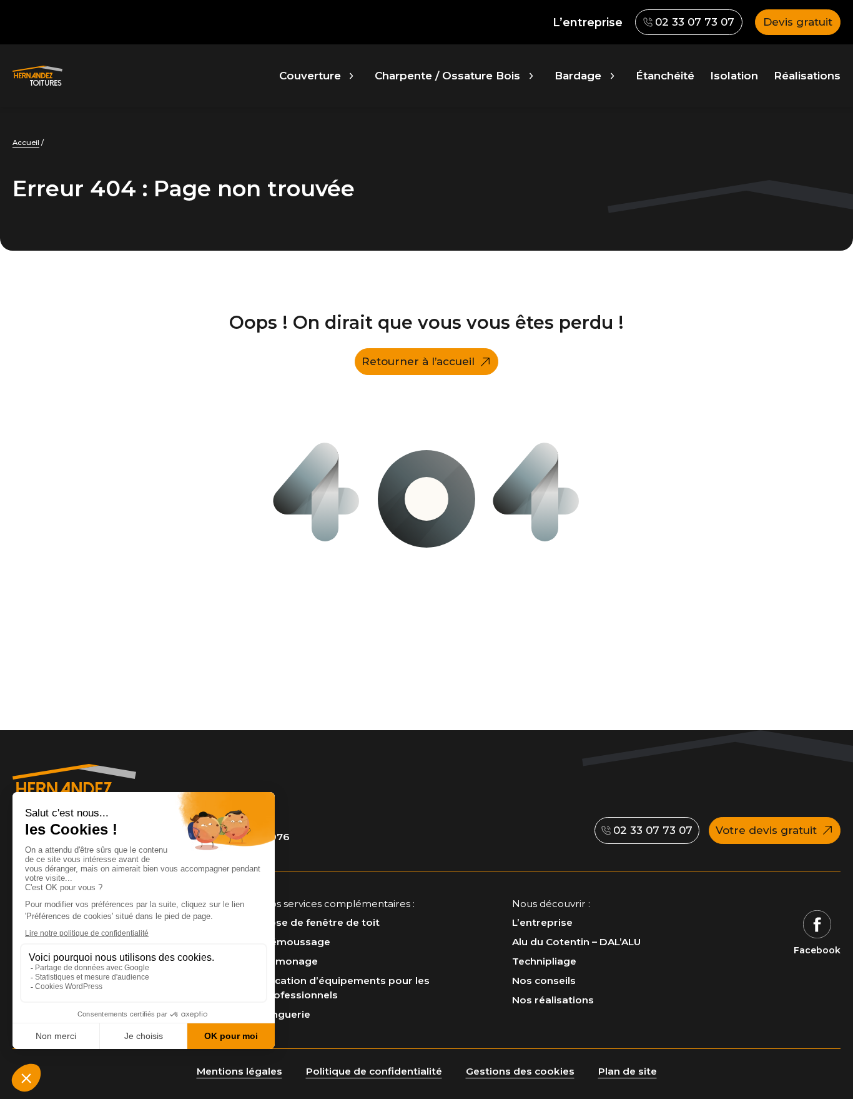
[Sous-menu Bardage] (612, 76)
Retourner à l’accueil (418, 361)
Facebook (817, 950)
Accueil (25, 142)
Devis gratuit (797, 22)
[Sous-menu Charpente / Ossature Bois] (531, 76)
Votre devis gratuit (766, 830)
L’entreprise (588, 22)
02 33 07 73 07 (688, 25)
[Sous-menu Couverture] (351, 76)
